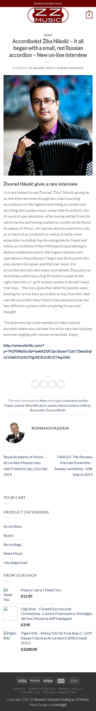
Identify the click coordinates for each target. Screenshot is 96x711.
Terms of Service (42, 688)
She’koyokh (37, 410)
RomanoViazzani (70, 67)
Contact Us (30, 692)
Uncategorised (15, 562)
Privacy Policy (70, 688)
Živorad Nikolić (56, 410)
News (48, 35)
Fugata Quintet (14, 405)
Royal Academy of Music (75, 405)
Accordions (12, 526)
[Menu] (6, 15)
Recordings (12, 544)
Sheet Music (13, 553)
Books (8, 535)
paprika (53, 405)
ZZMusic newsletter (59, 692)
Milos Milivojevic (36, 405)
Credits (19, 688)
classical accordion (75, 400)
